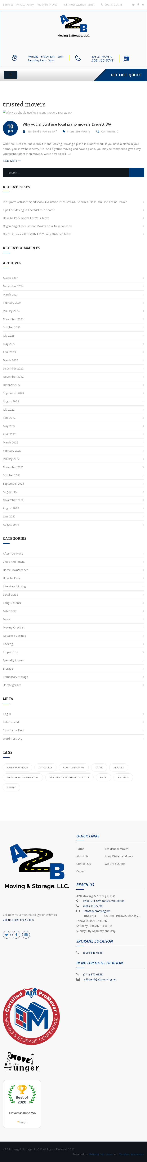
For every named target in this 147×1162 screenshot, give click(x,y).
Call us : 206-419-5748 (17, 920)
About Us (82, 856)
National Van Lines (101, 1154)
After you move (17, 767)
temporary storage (15, 677)
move (99, 767)
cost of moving (73, 767)
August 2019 (11, 524)
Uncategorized (12, 685)
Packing (8, 644)
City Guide (45, 767)
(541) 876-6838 (93, 974)
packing (123, 777)
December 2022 (13, 368)
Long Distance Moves (119, 856)
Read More (10, 160)
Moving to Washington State (69, 777)
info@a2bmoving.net (81, 4)
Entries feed (11, 722)
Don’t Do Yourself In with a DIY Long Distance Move (37, 234)
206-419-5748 (113, 4)
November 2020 (13, 500)
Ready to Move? (47, 4)
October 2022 (11, 385)
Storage (8, 668)
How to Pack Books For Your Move (26, 218)
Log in (7, 714)
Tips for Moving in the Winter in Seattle (29, 210)
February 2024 (12, 303)
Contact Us (83, 864)
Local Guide (10, 594)
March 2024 (10, 294)
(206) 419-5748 (93, 906)
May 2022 (9, 426)
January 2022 (11, 459)
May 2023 (9, 344)
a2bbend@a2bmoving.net (100, 979)
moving (119, 767)
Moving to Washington (23, 777)
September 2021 (13, 483)
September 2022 (13, 393)
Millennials (9, 611)
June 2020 (9, 516)
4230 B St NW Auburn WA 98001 (104, 901)
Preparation (10, 652)
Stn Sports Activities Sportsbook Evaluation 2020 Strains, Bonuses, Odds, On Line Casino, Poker (65, 202)
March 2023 (10, 360)
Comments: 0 (109, 131)
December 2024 (13, 286)
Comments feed (13, 730)
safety (11, 787)
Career (80, 871)
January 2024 (11, 311)
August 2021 (11, 492)
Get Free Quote (126, 75)
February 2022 (12, 450)
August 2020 (11, 508)
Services (8, 4)
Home (80, 849)
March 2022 (10, 442)
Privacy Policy (25, 4)
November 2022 (13, 376)
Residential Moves (116, 849)
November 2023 (13, 319)
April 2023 (9, 352)
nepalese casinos (14, 635)
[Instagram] (143, 4)
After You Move (13, 553)
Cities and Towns (14, 562)
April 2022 (9, 434)
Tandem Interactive (131, 1154)
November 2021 (13, 467)
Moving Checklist (13, 627)
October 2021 (11, 475)
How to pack (11, 578)
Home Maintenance (15, 570)
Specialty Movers (14, 660)
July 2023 (9, 335)
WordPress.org (12, 738)
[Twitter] (133, 4)
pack (103, 777)
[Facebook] (138, 4)
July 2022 (9, 409)
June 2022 (9, 418)
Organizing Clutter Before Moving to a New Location (37, 226)
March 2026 (10, 278)
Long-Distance (12, 603)
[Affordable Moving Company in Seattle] (73, 28)
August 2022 (11, 401)
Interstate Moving (78, 131)
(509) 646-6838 (93, 952)
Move (6, 619)
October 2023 (11, 327)
